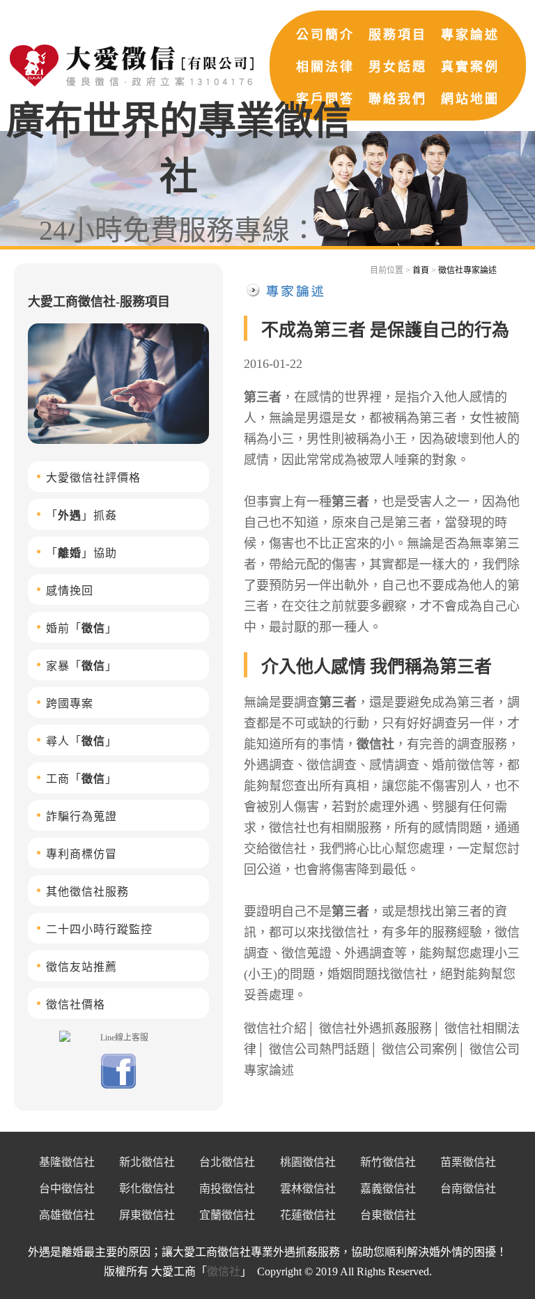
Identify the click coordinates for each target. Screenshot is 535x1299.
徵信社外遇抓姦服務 (375, 1029)
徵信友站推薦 (81, 967)
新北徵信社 (147, 1162)
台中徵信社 (67, 1188)
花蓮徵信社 (308, 1215)
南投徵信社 (227, 1188)
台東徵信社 (388, 1215)
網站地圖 (470, 99)
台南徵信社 (468, 1188)
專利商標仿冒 (81, 854)
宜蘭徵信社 (227, 1215)
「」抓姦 (81, 515)
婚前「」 (81, 628)
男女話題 (398, 67)
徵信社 (375, 744)
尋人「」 (81, 741)
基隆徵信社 (67, 1162)
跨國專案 (69, 703)
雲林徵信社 (308, 1188)
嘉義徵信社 (388, 1188)
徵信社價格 (75, 1004)
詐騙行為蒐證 (81, 816)
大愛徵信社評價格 (93, 478)
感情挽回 (69, 591)
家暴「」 (81, 666)
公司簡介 (325, 35)
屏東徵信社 (147, 1215)
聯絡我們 (398, 99)
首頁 (420, 270)
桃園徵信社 (308, 1162)
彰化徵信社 (147, 1188)
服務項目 (398, 35)
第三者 (262, 397)
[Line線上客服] (118, 1037)
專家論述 (470, 35)
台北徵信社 (227, 1162)
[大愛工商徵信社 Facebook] (118, 1086)
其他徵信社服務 (87, 892)
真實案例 (470, 67)
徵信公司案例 (419, 1049)
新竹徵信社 (388, 1162)
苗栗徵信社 (468, 1162)
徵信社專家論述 (467, 270)
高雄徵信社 (67, 1215)
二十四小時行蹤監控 (99, 929)
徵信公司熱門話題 (319, 1049)
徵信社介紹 (275, 1029)
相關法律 (325, 67)
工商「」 (81, 779)
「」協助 (81, 553)
